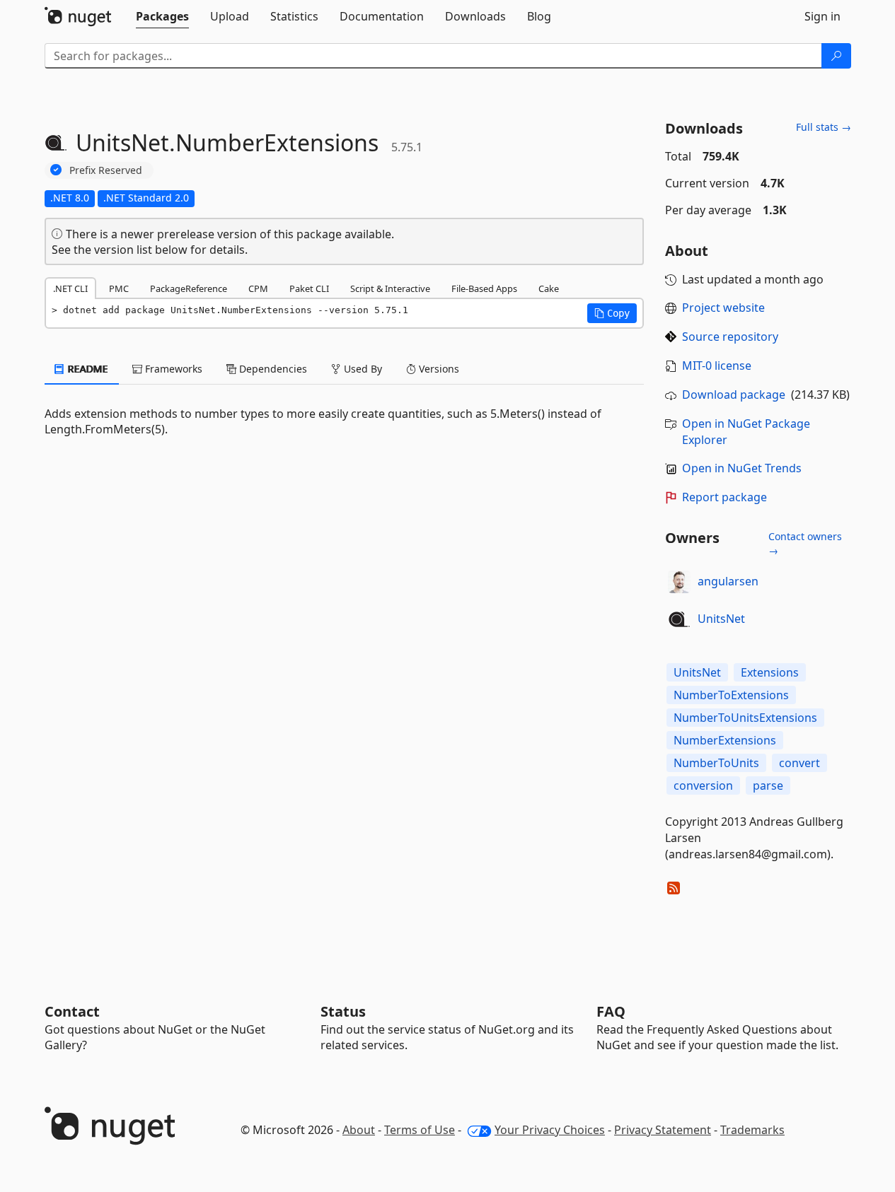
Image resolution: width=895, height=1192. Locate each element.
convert (799, 763)
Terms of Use (419, 1130)
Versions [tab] (437, 368)
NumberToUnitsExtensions (745, 717)
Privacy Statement (662, 1130)
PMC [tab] (119, 288)
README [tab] (86, 368)
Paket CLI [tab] (309, 288)
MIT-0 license (716, 365)
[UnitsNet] (679, 619)
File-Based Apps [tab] (484, 288)
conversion (703, 785)
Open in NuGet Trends (742, 468)
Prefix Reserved (105, 170)
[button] (612, 313)
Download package (733, 394)
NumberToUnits (716, 763)
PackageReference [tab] (188, 288)
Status (343, 1011)
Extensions (770, 672)
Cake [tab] (548, 288)
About (358, 1130)
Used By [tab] (361, 368)
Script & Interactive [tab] (390, 288)
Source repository (730, 336)
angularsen (728, 581)
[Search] (836, 56)
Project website (723, 307)
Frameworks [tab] (172, 368)
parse (768, 785)
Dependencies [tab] (271, 368)
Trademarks (752, 1130)
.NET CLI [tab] (70, 288)
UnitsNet (721, 618)
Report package (724, 497)
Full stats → (823, 127)
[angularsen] (679, 582)
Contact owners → (805, 543)
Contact (72, 1011)
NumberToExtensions (731, 695)
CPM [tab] (258, 288)
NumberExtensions (725, 740)
